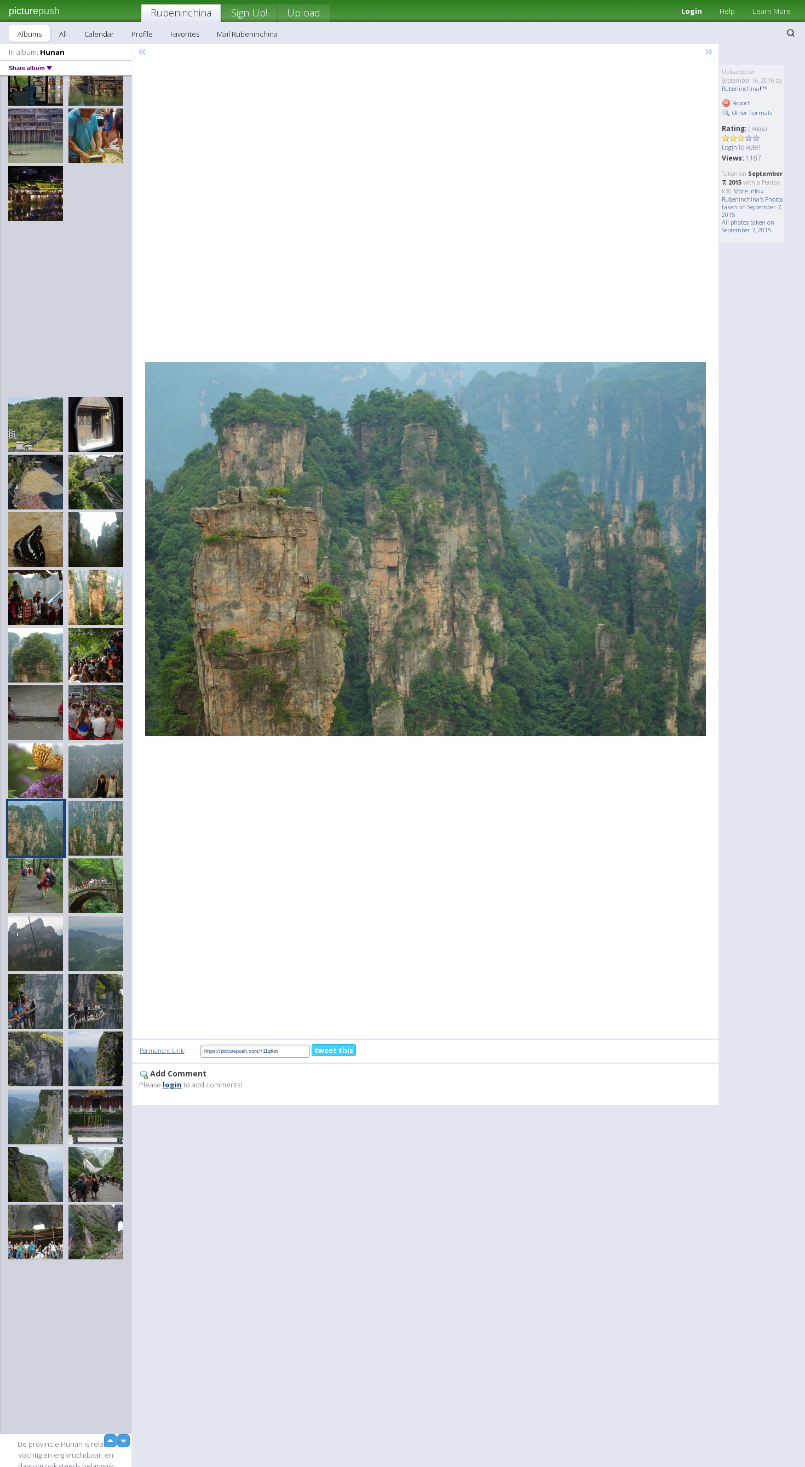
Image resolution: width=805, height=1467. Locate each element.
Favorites (184, 34)
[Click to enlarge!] (425, 549)
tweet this (333, 1050)
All (63, 34)
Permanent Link (162, 1050)
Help (727, 11)
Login (691, 11)
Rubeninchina (181, 12)
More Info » (748, 191)
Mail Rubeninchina (247, 34)
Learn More (771, 11)
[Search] (791, 33)
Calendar (99, 34)
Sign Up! (249, 12)
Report (740, 103)
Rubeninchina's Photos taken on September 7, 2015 (752, 207)
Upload (303, 12)
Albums (30, 34)
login (172, 1085)
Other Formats (751, 112)
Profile (142, 34)
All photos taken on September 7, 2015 (748, 226)
